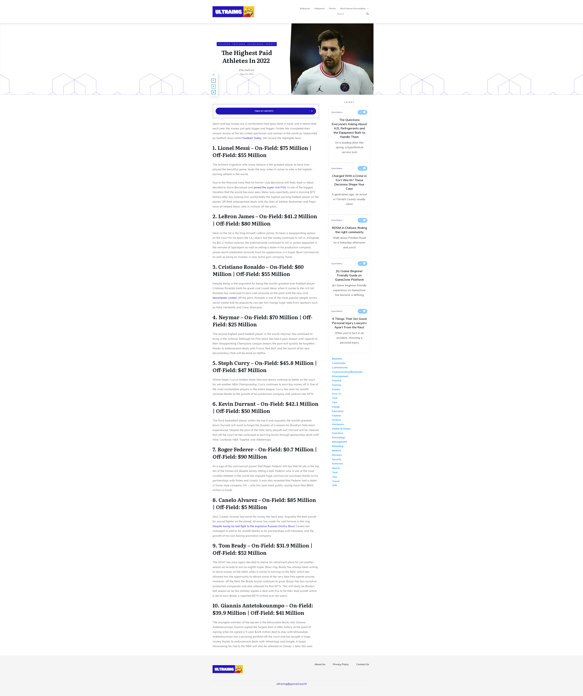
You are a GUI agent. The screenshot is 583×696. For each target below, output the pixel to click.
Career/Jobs (339, 362)
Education (337, 411)
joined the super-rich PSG (270, 187)
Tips (334, 402)
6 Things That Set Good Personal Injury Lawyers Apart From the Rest (349, 329)
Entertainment (340, 376)
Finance (336, 419)
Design (336, 406)
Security (336, 459)
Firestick (336, 380)
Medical (336, 450)
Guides (336, 389)
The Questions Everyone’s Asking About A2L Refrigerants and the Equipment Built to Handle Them (349, 135)
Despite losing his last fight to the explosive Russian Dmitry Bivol (254, 526)
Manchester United (225, 297)
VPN (334, 485)
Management (339, 441)
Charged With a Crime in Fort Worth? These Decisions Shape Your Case (349, 189)
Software (337, 463)
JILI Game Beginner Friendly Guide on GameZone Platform (349, 282)
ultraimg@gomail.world (291, 684)
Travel (335, 481)
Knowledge (256, 44)
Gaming (336, 384)
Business (337, 358)
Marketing (337, 446)
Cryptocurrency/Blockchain (347, 371)
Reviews (337, 454)
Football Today (251, 138)
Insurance (337, 432)
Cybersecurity (340, 367)
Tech (335, 397)
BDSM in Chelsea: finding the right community (349, 236)
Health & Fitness (341, 428)
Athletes (224, 44)
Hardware (338, 424)
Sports (270, 44)
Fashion (336, 415)
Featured (239, 44)
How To (336, 393)
